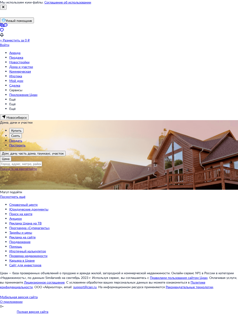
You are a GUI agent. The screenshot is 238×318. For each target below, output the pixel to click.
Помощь (15, 246)
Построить (17, 145)
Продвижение (19, 242)
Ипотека (15, 76)
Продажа (16, 57)
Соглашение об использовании (67, 2)
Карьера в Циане (22, 260)
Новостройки (19, 62)
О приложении (11, 301)
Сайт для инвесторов (25, 265)
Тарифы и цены (20, 232)
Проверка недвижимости (28, 256)
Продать (15, 140)
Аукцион (15, 218)
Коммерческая (20, 71)
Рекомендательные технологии (189, 287)
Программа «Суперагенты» (29, 228)
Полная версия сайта (32, 311)
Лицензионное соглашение (44, 282)
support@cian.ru (85, 287)
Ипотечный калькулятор (27, 251)
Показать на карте (13, 168)
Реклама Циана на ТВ (25, 223)
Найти (32, 168)
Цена (6, 158)
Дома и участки (21, 66)
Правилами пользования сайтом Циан (179, 277)
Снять (15, 135)
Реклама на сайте (22, 237)
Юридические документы (28, 209)
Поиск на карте (20, 214)
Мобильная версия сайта (19, 297)
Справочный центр (23, 204)
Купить (16, 130)
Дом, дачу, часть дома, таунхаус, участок (33, 153)
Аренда (14, 53)
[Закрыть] (3, 7)
